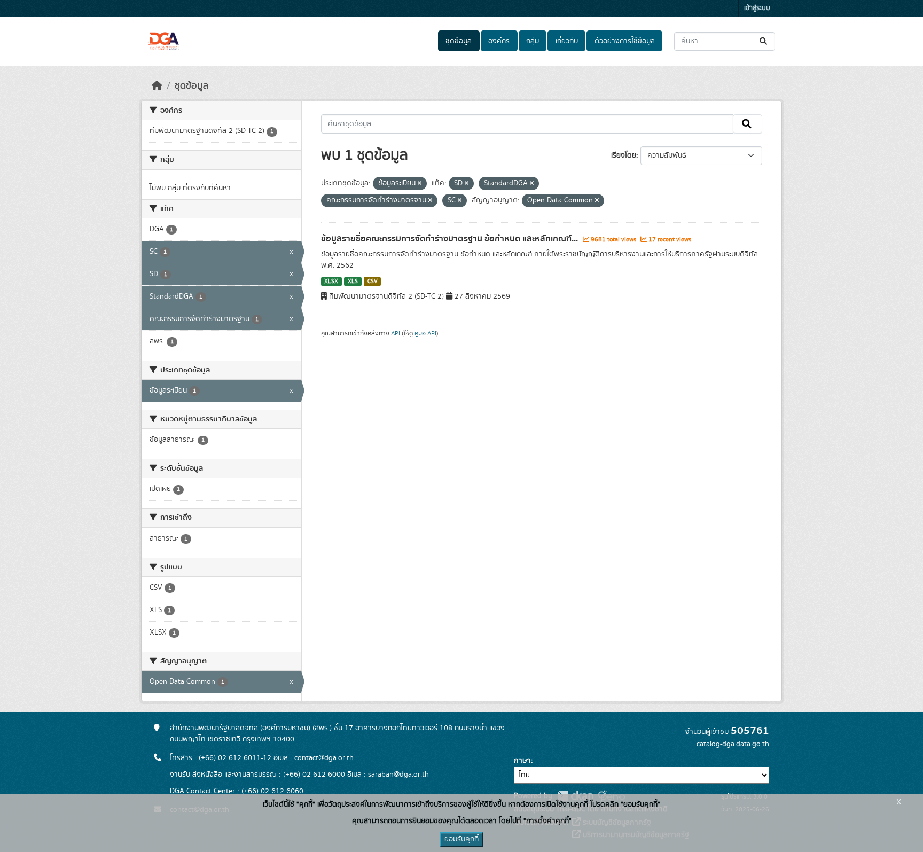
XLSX (331, 281)
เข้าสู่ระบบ (757, 8)
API (395, 333)
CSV (372, 281)
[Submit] (764, 41)
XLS (353, 281)
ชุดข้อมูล (458, 41)
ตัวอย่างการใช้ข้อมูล (625, 41)
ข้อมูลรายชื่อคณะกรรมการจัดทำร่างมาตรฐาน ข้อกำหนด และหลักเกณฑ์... (450, 239)
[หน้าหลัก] (157, 86)
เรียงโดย (623, 155)
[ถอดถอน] (419, 183)
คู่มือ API (425, 333)
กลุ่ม (532, 41)
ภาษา (522, 760)
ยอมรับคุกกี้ (461, 839)
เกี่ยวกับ (567, 41)
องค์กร (499, 41)
